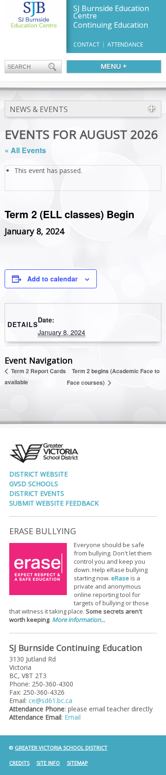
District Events (36, 493)
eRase (120, 578)
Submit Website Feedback (54, 503)
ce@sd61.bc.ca (50, 700)
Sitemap (77, 762)
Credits (19, 762)
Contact (86, 44)
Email (73, 717)
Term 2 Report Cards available (35, 376)
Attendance (125, 44)
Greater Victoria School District (61, 747)
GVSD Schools (33, 483)
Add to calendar (52, 278)
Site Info (48, 762)
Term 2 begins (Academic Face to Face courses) (113, 377)
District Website (38, 474)
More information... (78, 619)
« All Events (25, 150)
